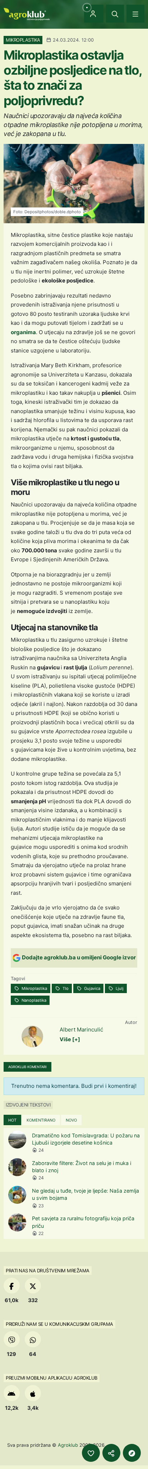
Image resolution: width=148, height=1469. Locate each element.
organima (23, 332)
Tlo (65, 988)
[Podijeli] (111, 1453)
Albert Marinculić (81, 1029)
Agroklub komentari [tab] (27, 1067)
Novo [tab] (71, 1120)
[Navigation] (135, 14)
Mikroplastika (33, 988)
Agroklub (68, 1445)
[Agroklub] (27, 13)
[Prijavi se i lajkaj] (91, 1453)
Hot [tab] (12, 1120)
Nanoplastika (33, 1000)
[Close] (115, 14)
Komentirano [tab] (41, 1120)
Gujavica (91, 988)
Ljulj (119, 988)
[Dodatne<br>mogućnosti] (132, 1453)
